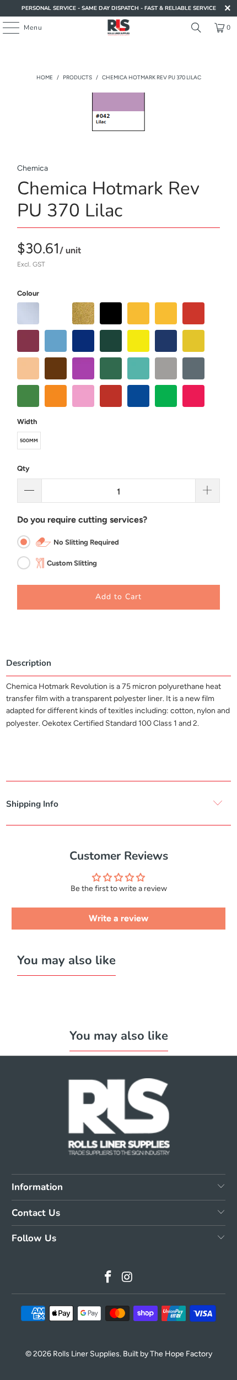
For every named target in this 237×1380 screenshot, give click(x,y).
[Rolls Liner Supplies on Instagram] (128, 1278)
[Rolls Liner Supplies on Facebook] (108, 1278)
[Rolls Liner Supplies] (119, 28)
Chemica (32, 168)
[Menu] (5, 28)
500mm (29, 440)
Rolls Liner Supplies (86, 1354)
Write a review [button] (118, 918)
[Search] (196, 28)
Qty (23, 468)
